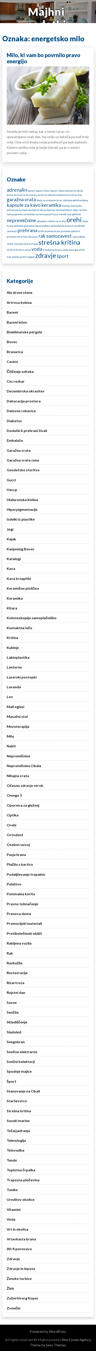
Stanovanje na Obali (23, 1091)
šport (63, 256)
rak (42, 236)
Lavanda (14, 687)
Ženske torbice (19, 1278)
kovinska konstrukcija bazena (38, 210)
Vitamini (14, 1209)
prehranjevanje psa (49, 231)
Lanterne (14, 667)
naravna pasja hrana (46, 214)
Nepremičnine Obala (24, 766)
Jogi (10, 529)
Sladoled (14, 1032)
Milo (10, 736)
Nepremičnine (18, 756)
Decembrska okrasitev (26, 391)
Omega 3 (14, 795)
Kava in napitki (19, 578)
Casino (12, 361)
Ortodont (15, 835)
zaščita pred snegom (23, 256)
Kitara (12, 608)
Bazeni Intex (17, 322)
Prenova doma (19, 913)
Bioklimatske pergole (24, 332)
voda (36, 249)
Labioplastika (18, 657)
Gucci (11, 480)
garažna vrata (21, 199)
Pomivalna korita (21, 894)
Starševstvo (17, 1101)
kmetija (66, 205)
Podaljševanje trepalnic (26, 874)
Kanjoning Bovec (20, 549)
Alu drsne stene (19, 292)
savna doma (78, 236)
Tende (12, 1160)
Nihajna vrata (18, 776)
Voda (11, 1219)
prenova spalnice (70, 231)
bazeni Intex (43, 190)
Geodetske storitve (23, 470)
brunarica (19, 194)
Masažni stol (17, 716)
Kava (11, 568)
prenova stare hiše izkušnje (22, 236)
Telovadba (15, 1150)
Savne (12, 1002)
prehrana (27, 230)
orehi (74, 219)
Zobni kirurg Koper (22, 1298)
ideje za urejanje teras (49, 200)
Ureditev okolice (20, 1199)
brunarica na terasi (37, 194)
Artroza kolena (19, 302)
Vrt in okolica (17, 1229)
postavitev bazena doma (37, 225)
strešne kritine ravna (19, 249)
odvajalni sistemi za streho (51, 221)
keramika (51, 205)
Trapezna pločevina (23, 1180)
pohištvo (18, 225)
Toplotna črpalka (21, 1170)
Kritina (12, 637)
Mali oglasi (15, 706)
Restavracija (17, 973)
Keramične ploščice (23, 588)
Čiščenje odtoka (20, 371)
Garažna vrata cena (23, 460)
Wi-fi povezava (19, 1249)
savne (10, 243)
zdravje (45, 255)
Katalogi (14, 559)
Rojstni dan (16, 992)
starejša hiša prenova (26, 243)
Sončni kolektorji (21, 1061)
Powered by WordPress (48, 1331)
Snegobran (16, 1042)
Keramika (15, 598)
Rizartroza (15, 983)
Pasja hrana (16, 854)
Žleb (10, 1288)
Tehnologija (16, 1140)
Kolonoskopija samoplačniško (31, 618)
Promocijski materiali (24, 923)
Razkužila (14, 963)
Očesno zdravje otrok (25, 785)
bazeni (31, 190)
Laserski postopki (22, 677)
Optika (13, 815)
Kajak (11, 539)
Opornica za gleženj (23, 805)
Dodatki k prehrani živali (27, 430)
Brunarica (15, 352)
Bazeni (12, 312)
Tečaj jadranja (18, 1130)
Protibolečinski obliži (24, 933)
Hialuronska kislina (22, 499)
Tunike (12, 1190)
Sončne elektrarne (22, 1052)
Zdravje (13, 1259)
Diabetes (14, 421)
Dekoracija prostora (24, 401)
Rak (10, 953)
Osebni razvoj (18, 844)
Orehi (11, 825)
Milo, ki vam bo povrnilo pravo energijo (43, 58)
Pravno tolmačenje (22, 904)
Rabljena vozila (19, 943)
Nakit (11, 746)
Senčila (13, 1012)
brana (10, 194)
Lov (10, 696)
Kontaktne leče (19, 628)
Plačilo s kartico (20, 864)
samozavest (59, 236)
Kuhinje (13, 647)
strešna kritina (59, 242)
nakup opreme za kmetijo (21, 214)
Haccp (12, 489)
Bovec (12, 342)
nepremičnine (21, 220)
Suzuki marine (18, 1120)
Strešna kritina (19, 1111)
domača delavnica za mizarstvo (65, 194)
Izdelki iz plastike (21, 519)
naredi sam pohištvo (70, 214)
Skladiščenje (17, 1022)
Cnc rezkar (16, 381)
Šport (11, 1081)
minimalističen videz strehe (71, 210)
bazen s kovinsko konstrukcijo (66, 190)
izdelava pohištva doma (75, 200)
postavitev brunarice (62, 225)
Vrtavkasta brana (21, 1239)
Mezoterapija (18, 726)
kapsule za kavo (24, 205)
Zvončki (13, 1308)
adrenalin (17, 190)
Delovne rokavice (21, 411)
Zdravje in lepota (21, 1268)
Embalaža (15, 440)
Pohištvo (14, 884)
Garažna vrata (19, 450)
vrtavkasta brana (52, 249)
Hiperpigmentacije (22, 509)
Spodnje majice (19, 1071)
